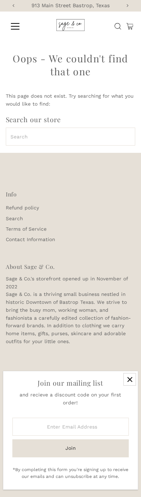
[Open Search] (118, 26)
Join (70, 448)
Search (14, 218)
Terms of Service (26, 229)
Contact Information (30, 239)
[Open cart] (130, 26)
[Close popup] (129, 379)
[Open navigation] (21, 26)
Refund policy (22, 207)
